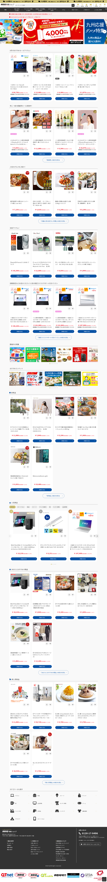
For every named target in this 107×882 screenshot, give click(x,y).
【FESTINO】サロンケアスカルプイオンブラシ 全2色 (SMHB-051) (42, 429)
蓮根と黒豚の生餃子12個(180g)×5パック (63, 202)
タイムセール (10, 843)
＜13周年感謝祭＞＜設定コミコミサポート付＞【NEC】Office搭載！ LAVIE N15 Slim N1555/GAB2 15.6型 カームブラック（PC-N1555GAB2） (42, 320)
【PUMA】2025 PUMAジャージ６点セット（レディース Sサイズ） (42, 655)
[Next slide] (104, 31)
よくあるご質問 (98, 9)
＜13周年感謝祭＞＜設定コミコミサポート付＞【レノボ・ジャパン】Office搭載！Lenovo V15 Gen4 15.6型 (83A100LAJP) (64, 320)
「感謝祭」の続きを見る (53, 160)
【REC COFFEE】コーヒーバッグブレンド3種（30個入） (87, 263)
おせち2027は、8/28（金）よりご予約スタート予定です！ (26, 17)
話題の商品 (10, 847)
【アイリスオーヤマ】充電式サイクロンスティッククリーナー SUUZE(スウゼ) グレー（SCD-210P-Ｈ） (42, 716)
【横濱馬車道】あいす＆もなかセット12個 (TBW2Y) (19, 477)
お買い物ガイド (34, 843)
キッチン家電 (63, 803)
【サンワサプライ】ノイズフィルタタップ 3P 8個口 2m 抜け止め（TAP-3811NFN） (53, 546)
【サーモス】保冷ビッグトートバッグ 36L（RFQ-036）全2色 (64, 263)
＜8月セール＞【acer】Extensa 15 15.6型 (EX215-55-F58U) (19, 87)
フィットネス (18, 811)
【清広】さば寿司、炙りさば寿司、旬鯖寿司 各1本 (86, 202)
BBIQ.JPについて (60, 845)
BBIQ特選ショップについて (62, 843)
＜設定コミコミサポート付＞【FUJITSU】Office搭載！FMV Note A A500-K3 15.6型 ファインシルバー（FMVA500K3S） (82, 547)
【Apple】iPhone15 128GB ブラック (19, 263)
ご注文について (34, 845)
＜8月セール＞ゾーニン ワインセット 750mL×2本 (64, 86)
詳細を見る (20, 98)
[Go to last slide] (10, 379)
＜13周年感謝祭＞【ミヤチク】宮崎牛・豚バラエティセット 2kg (42, 142)
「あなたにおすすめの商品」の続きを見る (53, 672)
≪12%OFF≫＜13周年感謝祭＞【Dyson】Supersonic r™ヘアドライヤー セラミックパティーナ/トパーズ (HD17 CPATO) (87, 142)
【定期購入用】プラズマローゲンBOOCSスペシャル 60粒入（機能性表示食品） (42, 606)
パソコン (17, 795)
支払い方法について (36, 847)
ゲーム (84, 803)
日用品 (39, 811)
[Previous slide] (2, 31)
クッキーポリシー (60, 856)
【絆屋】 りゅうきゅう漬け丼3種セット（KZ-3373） (87, 428)
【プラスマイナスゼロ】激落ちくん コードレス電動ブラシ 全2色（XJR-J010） (19, 429)
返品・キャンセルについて (37, 851)
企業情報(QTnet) (60, 847)
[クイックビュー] (24, 76)
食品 (39, 795)
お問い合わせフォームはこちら (91, 844)
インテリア (62, 811)
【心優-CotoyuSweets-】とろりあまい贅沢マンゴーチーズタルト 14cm (64, 716)
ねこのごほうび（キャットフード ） (42, 764)
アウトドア (17, 819)
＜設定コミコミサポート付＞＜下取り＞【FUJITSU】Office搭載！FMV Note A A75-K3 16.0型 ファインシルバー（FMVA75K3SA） (87, 320)
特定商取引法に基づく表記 (62, 854)
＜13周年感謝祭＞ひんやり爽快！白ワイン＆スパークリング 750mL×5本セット (64, 142)
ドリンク (84, 795)
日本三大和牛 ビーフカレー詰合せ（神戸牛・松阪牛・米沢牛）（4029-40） (42, 203)
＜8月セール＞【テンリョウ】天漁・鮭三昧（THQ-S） (87, 86)
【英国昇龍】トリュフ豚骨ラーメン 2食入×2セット (19, 654)
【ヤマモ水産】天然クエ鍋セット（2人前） (64, 605)
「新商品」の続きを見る (53, 496)
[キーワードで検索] (73, 5)
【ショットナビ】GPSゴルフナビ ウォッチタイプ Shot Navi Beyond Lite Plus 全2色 (42, 264)
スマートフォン (41, 819)
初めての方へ (75, 9)
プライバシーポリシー (61, 858)
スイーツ (62, 795)
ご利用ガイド (87, 9)
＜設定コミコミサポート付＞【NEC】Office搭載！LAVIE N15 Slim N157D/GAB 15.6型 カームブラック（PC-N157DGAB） (19, 320)
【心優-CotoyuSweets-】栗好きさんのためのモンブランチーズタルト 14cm (87, 716)
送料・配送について (35, 849)
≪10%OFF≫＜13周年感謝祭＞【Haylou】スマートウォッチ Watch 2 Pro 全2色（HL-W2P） (19, 142)
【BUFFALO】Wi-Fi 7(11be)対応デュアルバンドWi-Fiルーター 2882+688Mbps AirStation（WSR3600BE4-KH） (23, 547)
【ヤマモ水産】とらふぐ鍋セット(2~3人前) (19, 764)
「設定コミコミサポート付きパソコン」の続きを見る (53, 337)
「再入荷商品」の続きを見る (53, 782)
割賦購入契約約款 (60, 851)
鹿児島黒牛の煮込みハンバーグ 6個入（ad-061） (19, 202)
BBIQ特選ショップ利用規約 (62, 849)
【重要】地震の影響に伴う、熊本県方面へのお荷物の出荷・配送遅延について (31, 14)
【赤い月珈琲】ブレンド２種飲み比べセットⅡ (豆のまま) (87, 605)
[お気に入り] (28, 76)
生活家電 (40, 803)
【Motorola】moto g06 (40, 476)
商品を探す (10, 849)
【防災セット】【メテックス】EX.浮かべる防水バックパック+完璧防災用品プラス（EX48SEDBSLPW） (19, 716)
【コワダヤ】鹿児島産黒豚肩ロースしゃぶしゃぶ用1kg (64, 428)
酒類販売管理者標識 (61, 860)
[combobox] (43, 5)
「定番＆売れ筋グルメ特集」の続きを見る (53, 221)
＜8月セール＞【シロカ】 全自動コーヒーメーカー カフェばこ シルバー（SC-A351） (42, 87)
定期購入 (9, 845)
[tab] (47, 45)
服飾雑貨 (84, 811)
